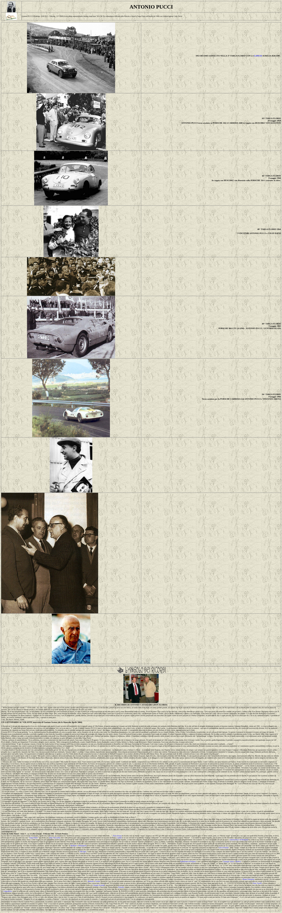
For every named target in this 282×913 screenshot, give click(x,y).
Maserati (91, 881)
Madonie (73, 846)
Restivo (238, 861)
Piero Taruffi (257, 883)
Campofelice (7, 891)
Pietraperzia (82, 846)
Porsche (121, 887)
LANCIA (258, 56)
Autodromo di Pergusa (188, 861)
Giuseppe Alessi (228, 861)
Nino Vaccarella (54, 838)
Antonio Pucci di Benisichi (238, 840)
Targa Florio (33, 838)
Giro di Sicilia (223, 848)
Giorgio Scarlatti (98, 885)
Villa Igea (82, 851)
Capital (119, 838)
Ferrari (97, 881)
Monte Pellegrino (248, 879)
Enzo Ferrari (117, 836)
